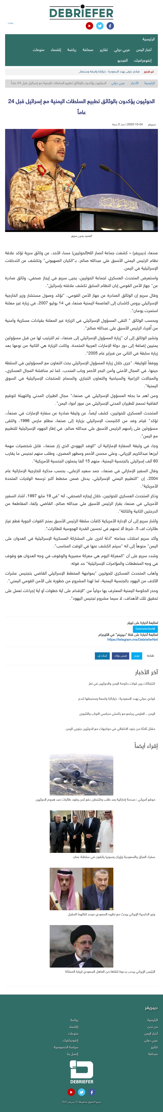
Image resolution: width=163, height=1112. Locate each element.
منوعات (38, 50)
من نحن (153, 1027)
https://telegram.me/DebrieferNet (132, 640)
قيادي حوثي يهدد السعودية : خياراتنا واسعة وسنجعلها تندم (106, 71)
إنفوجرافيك (143, 60)
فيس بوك (121, 656)
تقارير (104, 50)
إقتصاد (56, 50)
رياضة (71, 50)
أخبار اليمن (144, 50)
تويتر (136, 656)
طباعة (150, 656)
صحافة (88, 50)
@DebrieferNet (145, 629)
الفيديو (122, 60)
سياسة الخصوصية (66, 1048)
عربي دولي (122, 50)
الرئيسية (149, 39)
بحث (10, 23)
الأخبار (135, 83)
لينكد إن (102, 656)
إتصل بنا (72, 1054)
